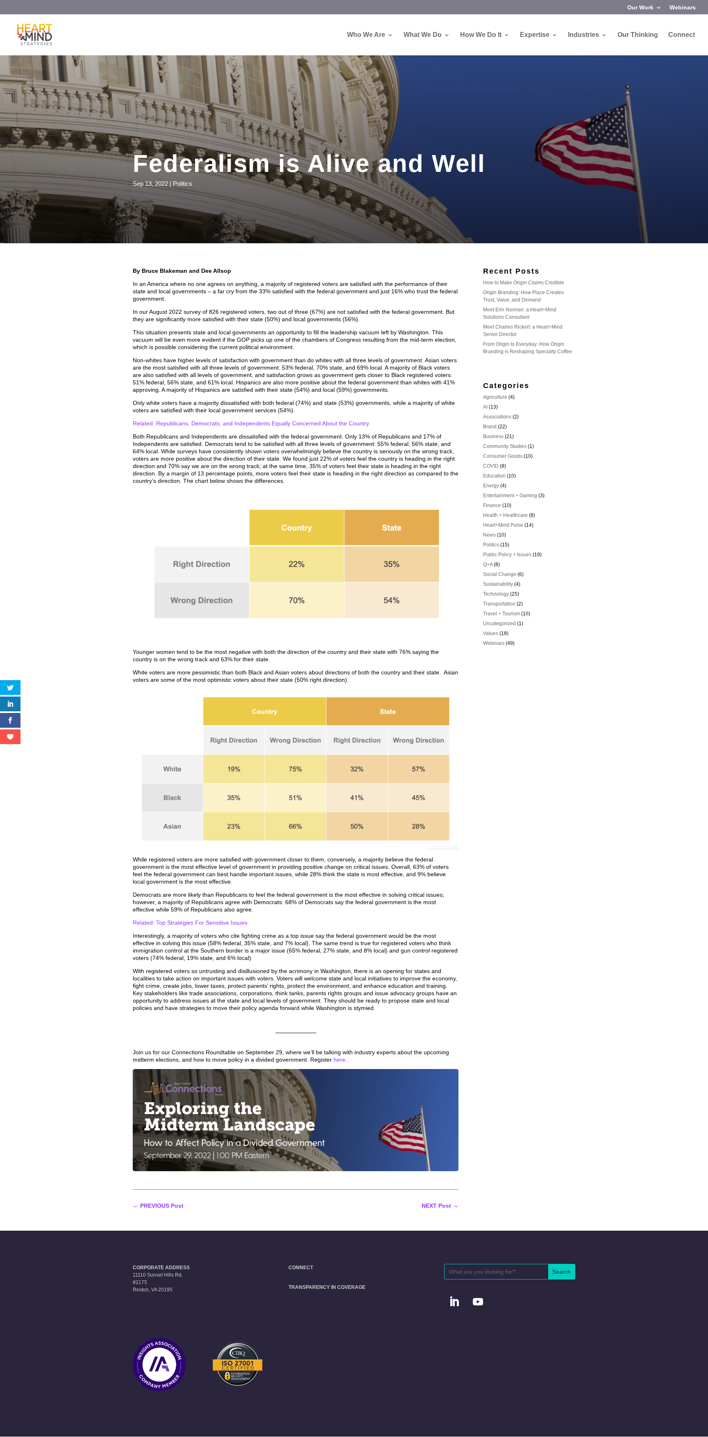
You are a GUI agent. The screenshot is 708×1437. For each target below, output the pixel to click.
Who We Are (366, 35)
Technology (496, 594)
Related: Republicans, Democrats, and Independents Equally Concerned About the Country (251, 423)
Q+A (487, 564)
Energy (491, 486)
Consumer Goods (502, 456)
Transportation (499, 604)
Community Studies (504, 446)
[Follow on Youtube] (478, 1302)
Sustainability (498, 584)
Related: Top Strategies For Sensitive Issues (190, 922)
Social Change (499, 574)
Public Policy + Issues (507, 554)
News (489, 535)
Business (493, 436)
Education (494, 476)
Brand (490, 427)
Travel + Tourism (501, 614)
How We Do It (481, 35)
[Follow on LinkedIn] (454, 1302)
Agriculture (495, 397)
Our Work (640, 8)
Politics (182, 183)
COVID (491, 466)
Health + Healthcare (505, 515)
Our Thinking (637, 35)
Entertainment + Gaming (510, 495)
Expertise (534, 35)
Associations (497, 417)
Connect (681, 35)
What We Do (423, 35)
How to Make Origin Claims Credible (523, 283)
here (339, 1059)
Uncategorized (499, 623)
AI (485, 407)
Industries (583, 35)
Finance (492, 505)
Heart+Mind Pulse (503, 525)
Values (490, 633)
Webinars (682, 8)
